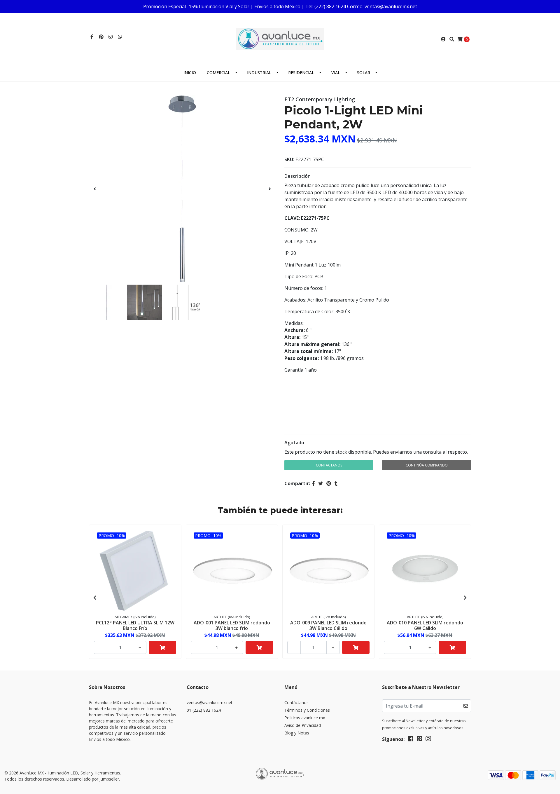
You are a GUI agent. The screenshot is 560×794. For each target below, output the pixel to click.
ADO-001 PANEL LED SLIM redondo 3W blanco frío (232, 625)
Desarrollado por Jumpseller (92, 779)
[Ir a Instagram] (110, 37)
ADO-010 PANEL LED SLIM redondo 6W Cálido (425, 625)
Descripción (297, 176)
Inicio (189, 72)
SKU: (289, 159)
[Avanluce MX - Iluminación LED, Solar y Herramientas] (280, 38)
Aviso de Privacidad (302, 725)
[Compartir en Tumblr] (336, 483)
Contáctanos (329, 465)
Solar (363, 72)
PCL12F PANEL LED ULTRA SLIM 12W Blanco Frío (135, 625)
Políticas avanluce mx (304, 717)
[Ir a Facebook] (92, 37)
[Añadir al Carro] (162, 647)
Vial (335, 72)
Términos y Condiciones (307, 710)
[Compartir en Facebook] (313, 483)
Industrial (259, 72)
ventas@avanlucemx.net (209, 702)
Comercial (218, 72)
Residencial (301, 72)
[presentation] (95, 189)
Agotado (294, 442)
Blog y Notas (296, 733)
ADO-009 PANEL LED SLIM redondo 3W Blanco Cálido (328, 625)
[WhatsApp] (120, 37)
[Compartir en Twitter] (320, 483)
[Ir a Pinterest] (101, 37)
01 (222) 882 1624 (204, 710)
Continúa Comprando (427, 465)
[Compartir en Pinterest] (328, 483)
